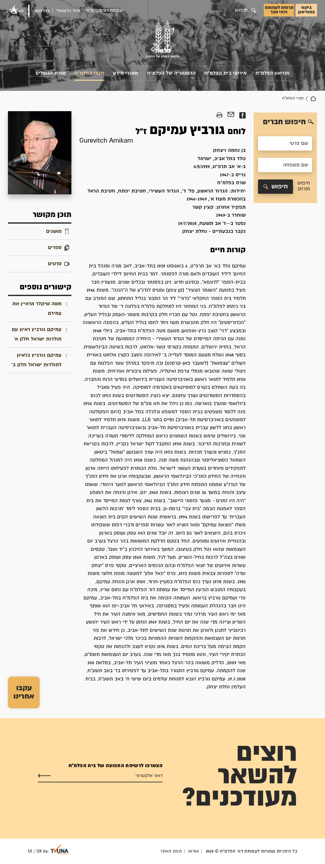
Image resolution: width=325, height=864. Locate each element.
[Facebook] (242, 115)
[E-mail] (231, 115)
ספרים (55, 248)
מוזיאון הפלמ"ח (272, 73)
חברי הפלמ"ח (89, 73)
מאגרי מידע (125, 73)
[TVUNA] (59, 849)
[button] (301, 186)
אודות (193, 851)
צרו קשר (42, 11)
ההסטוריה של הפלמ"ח (171, 73)
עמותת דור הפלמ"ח (104, 10)
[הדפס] (219, 115)
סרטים (55, 264)
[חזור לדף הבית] (313, 98)
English (16, 11)
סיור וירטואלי (68, 11)
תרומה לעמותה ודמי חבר (279, 10)
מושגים (54, 231)
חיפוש (279, 186)
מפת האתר (171, 851)
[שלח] (44, 775)
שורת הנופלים (51, 73)
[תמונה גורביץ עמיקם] (39, 152)
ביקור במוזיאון (306, 10)
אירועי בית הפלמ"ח (225, 73)
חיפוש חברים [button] (284, 122)
